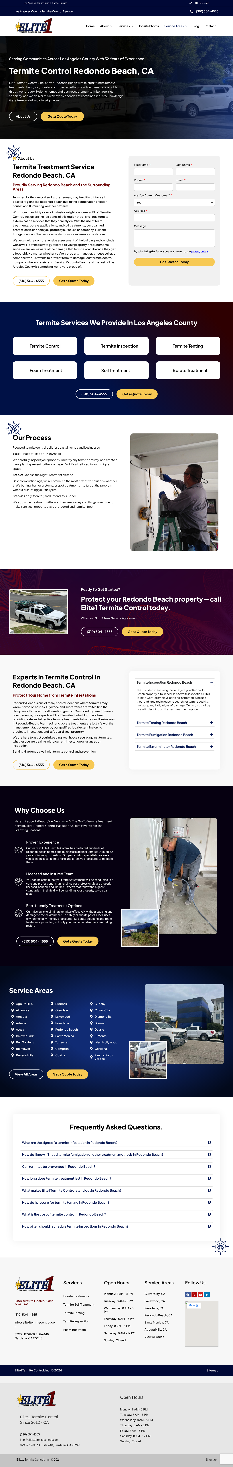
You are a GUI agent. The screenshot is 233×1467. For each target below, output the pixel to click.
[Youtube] (200, 1294)
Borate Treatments (76, 1296)
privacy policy (199, 251)
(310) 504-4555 (200, 3)
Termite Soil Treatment (78, 1304)
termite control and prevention (74, 751)
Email (180, 180)
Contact (210, 26)
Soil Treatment (115, 370)
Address (139, 210)
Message (140, 226)
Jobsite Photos (149, 26)
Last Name (183, 164)
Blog (196, 26)
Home (90, 26)
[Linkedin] (207, 1294)
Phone (138, 180)
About (104, 26)
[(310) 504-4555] (191, 11)
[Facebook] (188, 1294)
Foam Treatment (46, 370)
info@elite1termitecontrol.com (39, 1439)
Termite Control (45, 345)
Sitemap (212, 1370)
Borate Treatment (190, 370)
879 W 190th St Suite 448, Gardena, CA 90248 (32, 1336)
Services (124, 26)
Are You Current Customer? (152, 195)
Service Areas (174, 26)
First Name (141, 164)
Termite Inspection (119, 345)
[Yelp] (194, 1294)
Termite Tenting (188, 345)
